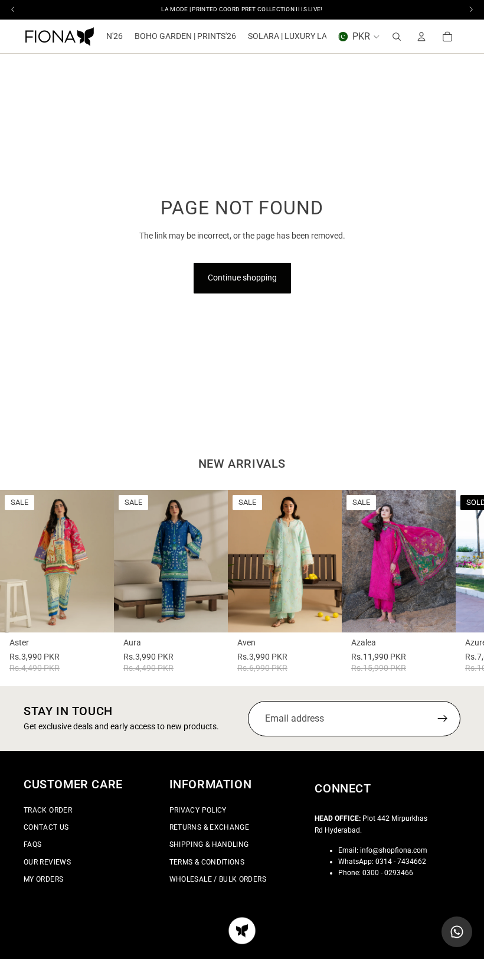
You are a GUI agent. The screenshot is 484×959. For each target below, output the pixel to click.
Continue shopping (242, 277)
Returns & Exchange (209, 827)
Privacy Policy (198, 810)
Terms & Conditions (206, 862)
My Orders (43, 879)
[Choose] (95, 614)
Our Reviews (47, 862)
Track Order (48, 810)
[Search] (397, 37)
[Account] (421, 37)
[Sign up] (442, 718)
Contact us (46, 827)
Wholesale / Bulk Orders (217, 879)
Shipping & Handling (209, 845)
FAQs (32, 845)
